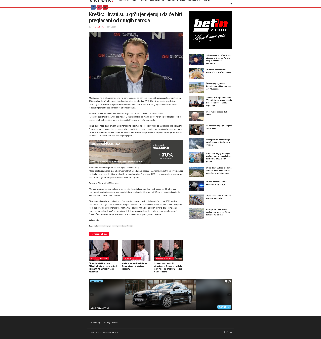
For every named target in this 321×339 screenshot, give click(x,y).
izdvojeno (106, 226)
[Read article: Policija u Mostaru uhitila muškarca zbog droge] (196, 186)
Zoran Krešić (127, 226)
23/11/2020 (111, 27)
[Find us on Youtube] (105, 7)
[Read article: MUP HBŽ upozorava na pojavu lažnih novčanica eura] (196, 73)
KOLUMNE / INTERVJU (99, 258)
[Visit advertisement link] (136, 152)
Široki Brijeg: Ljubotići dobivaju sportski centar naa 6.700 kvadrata (218, 86)
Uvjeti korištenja (95, 323)
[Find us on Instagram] (99, 7)
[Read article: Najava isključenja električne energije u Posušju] (196, 199)
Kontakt (115, 323)
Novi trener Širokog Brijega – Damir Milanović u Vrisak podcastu (135, 266)
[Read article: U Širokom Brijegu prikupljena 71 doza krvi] (196, 129)
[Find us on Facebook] (93, 7)
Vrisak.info (99, 27)
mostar (116, 226)
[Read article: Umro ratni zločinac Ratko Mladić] (196, 116)
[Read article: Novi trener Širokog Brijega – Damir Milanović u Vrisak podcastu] (136, 250)
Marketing (106, 323)
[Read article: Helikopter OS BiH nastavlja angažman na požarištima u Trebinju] (196, 143)
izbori (97, 226)
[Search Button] (231, 3)
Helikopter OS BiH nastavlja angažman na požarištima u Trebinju (218, 142)
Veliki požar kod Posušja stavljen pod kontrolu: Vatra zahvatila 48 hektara (218, 212)
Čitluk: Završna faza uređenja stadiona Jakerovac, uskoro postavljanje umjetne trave (218, 170)
